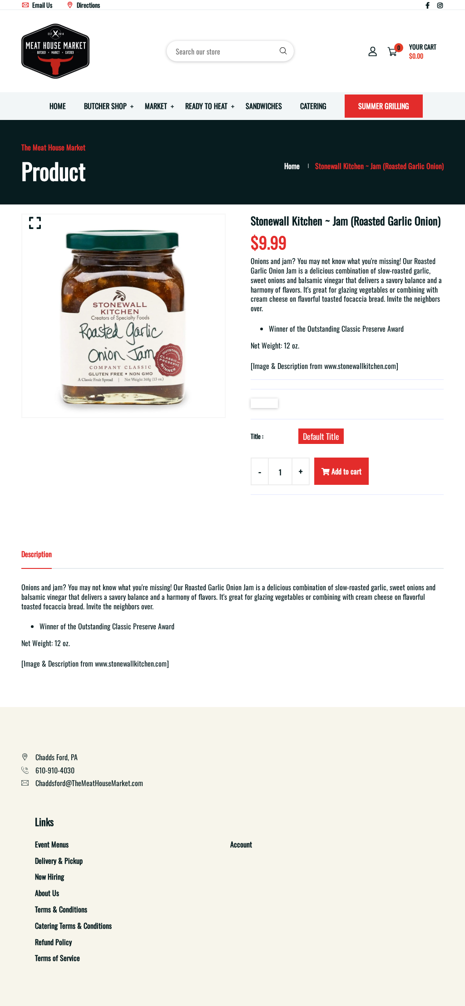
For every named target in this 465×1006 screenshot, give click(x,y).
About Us (47, 892)
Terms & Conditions (61, 909)
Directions (87, 5)
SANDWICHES (264, 105)
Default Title (321, 436)
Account (241, 844)
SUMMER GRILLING (383, 105)
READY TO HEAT (206, 105)
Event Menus (52, 844)
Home (292, 165)
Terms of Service (57, 957)
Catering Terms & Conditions (73, 925)
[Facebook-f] (427, 5)
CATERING (313, 105)
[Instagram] (440, 5)
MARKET (156, 105)
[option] (123, 315)
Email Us (41, 5)
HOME (57, 105)
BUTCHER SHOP (105, 105)
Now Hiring (49, 876)
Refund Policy (53, 941)
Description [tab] (36, 553)
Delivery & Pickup (59, 860)
